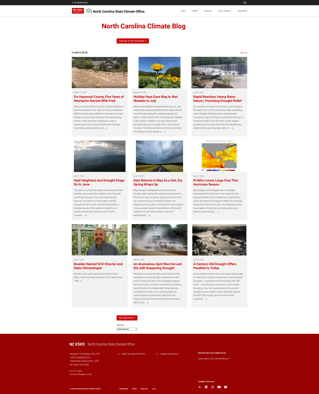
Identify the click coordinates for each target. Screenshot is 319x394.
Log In (154, 389)
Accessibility (123, 389)
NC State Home (81, 2)
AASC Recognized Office (133, 353)
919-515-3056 (76, 371)
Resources (144, 389)
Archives (120, 325)
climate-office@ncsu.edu (81, 374)
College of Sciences (169, 353)
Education (208, 11)
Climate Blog (242, 11)
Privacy (134, 389)
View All (243, 52)
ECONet (195, 11)
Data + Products (224, 11)
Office (183, 11)
